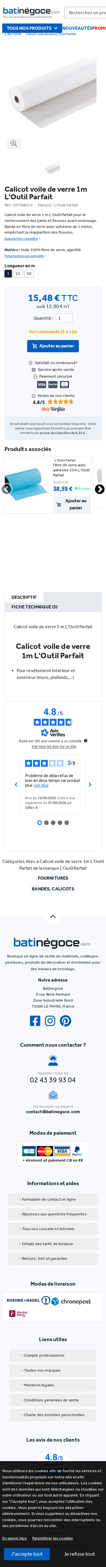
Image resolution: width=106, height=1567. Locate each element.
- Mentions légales (37, 1385)
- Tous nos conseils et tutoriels (46, 1228)
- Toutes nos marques (40, 1370)
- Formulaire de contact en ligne (47, 1199)
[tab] (24, 597)
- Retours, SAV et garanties (43, 1258)
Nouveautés (77, 28)
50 (29, 273)
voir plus (41, 785)
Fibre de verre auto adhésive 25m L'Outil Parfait (71, 470)
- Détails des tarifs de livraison (46, 1243)
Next (96, 487)
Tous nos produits (29, 28)
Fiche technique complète (24, 256)
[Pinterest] (68, 1021)
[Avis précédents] (16, 785)
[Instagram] (52, 1021)
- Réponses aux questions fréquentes (53, 1214)
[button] (52, 1538)
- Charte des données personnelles (53, 1414)
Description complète (21, 239)
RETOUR (14, 34)
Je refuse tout (79, 1554)
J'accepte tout (27, 1554)
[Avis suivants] (90, 785)
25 (18, 273)
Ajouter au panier (56, 346)
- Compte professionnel (42, 1355)
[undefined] (85, 740)
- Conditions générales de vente (50, 1400)
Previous (3, 487)
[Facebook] (37, 1021)
